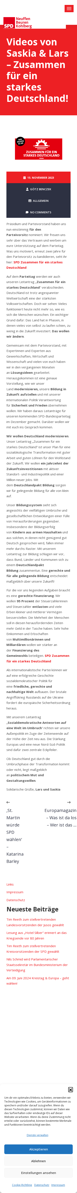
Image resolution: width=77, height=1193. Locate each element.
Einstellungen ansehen (38, 1173)
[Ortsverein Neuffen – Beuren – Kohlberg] (34, 23)
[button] (70, 1089)
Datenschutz (41, 1185)
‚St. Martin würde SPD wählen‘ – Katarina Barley (15, 835)
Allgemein (41, 201)
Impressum (58, 1185)
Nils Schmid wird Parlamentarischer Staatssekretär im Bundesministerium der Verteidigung (37, 964)
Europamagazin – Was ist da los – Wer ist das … (60, 817)
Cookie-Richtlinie (22, 1185)
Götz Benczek (40, 189)
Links (10, 884)
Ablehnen (38, 1161)
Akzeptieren (38, 1149)
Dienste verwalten (37, 1135)
